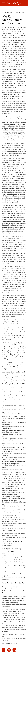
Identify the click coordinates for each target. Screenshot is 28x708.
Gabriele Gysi (14, 3)
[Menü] (3, 3)
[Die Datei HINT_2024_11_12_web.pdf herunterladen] (14, 650)
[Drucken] (9, 650)
